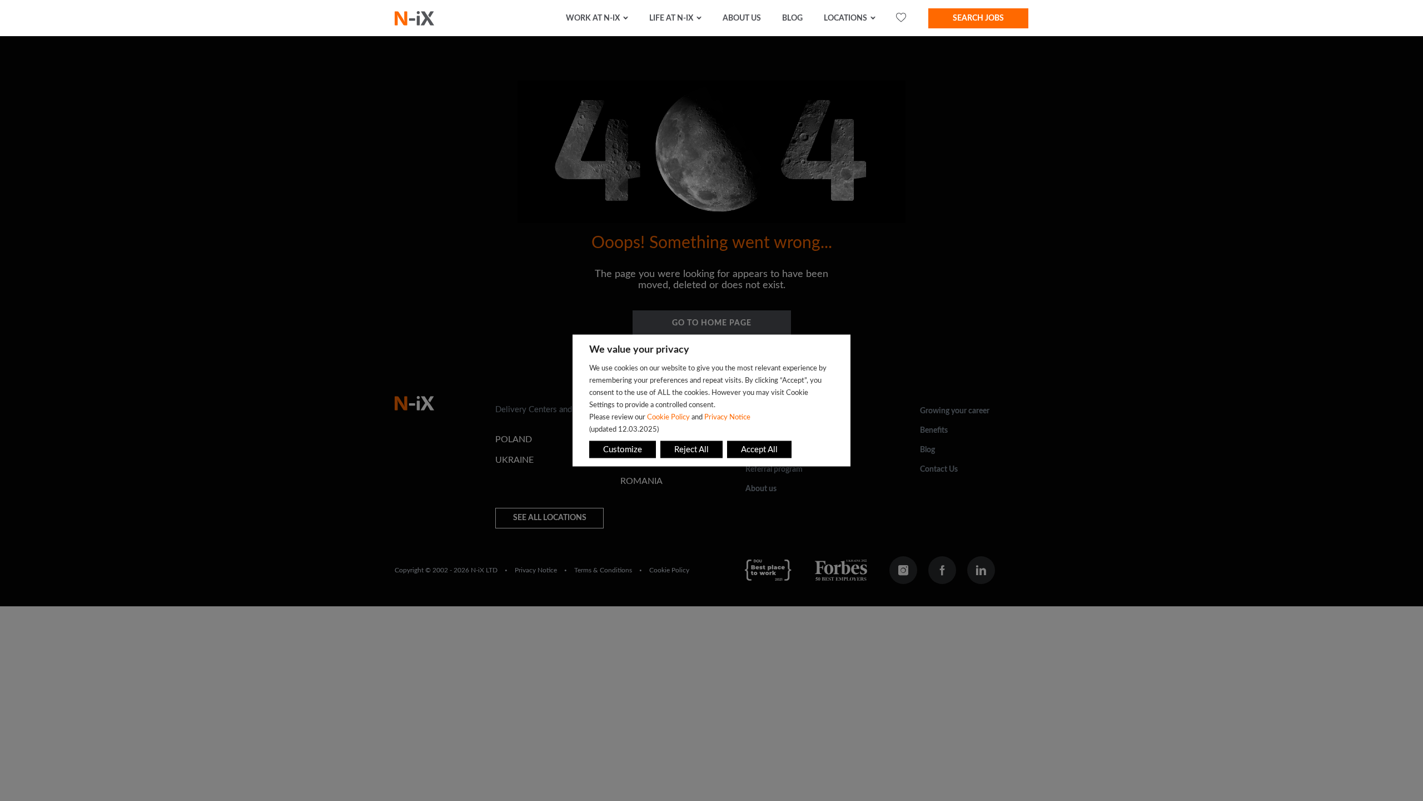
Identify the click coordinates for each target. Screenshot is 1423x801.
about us (742, 18)
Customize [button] (622, 450)
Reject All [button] (691, 450)
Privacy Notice (727, 417)
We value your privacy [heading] (639, 350)
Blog (792, 18)
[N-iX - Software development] (414, 18)
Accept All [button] (759, 450)
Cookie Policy (668, 417)
